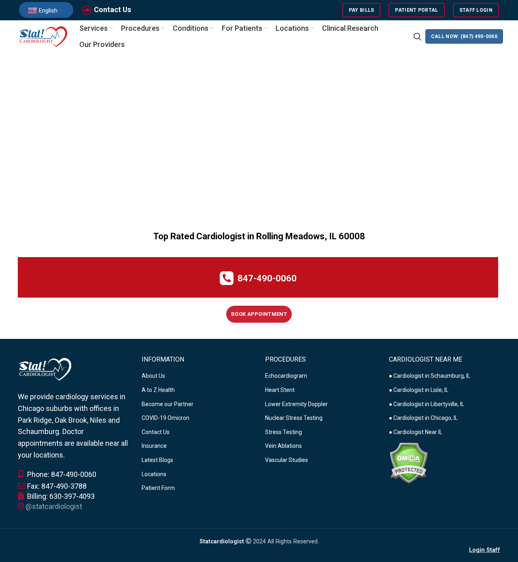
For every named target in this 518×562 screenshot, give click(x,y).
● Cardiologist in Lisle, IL (418, 390)
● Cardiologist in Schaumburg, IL (429, 376)
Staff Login (476, 10)
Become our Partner (167, 404)
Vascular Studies (286, 460)
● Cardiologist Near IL (415, 432)
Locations (154, 474)
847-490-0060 (267, 278)
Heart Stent (280, 390)
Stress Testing (283, 432)
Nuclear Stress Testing (294, 418)
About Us (153, 376)
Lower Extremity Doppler (296, 404)
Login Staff (484, 550)
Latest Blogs (157, 460)
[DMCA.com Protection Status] (408, 463)
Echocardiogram (286, 376)
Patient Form (158, 488)
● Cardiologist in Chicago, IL (423, 418)
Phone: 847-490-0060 (60, 474)
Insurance (154, 446)
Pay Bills (361, 10)
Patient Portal (416, 10)
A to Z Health (158, 390)
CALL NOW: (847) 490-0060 (464, 36)
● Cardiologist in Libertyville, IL (426, 404)
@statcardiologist (53, 506)
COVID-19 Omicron (165, 418)
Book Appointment (259, 314)
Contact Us (112, 9)
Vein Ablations (283, 446)
